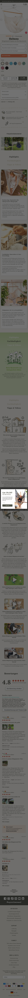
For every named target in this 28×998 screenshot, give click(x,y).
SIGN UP (7, 505)
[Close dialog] (26, 490)
